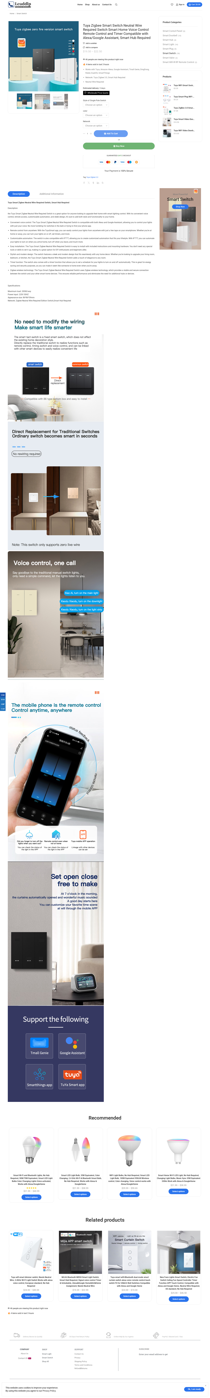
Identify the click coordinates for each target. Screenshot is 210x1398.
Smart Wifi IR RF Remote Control (178, 62)
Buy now (120, 146)
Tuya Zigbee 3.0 (92, 177)
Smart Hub (168, 40)
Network (86, 121)
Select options (31, 1197)
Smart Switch (22, 13)
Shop (87, 4)
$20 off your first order (178, 1354)
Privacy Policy (49, 1390)
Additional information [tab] (51, 194)
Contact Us (107, 4)
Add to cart (112, 133)
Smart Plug (168, 48)
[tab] (19, 194)
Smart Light (168, 44)
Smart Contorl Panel (172, 31)
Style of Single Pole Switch (94, 100)
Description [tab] (19, 194)
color (85, 111)
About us (96, 4)
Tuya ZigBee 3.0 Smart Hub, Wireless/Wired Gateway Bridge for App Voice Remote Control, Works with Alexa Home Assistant (184, 108)
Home (80, 4)
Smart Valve (169, 57)
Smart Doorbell (170, 35)
